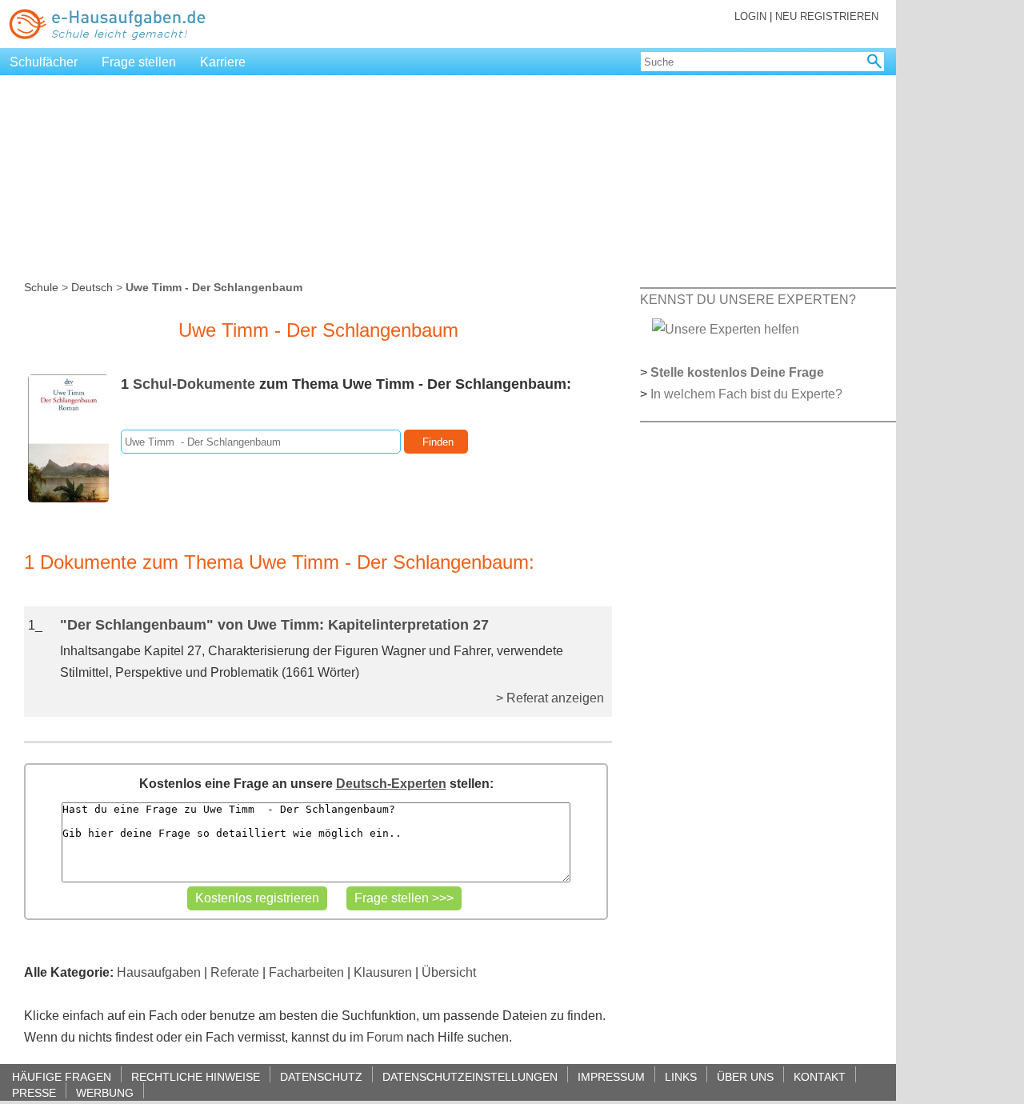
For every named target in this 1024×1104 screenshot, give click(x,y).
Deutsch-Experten (391, 783)
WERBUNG (105, 1092)
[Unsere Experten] (725, 328)
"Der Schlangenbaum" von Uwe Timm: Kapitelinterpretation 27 (274, 625)
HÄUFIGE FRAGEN (61, 1076)
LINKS (681, 1076)
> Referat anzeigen (550, 698)
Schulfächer (44, 62)
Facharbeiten (306, 972)
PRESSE (34, 1092)
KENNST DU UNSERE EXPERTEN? (748, 299)
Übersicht (449, 972)
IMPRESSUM (611, 1076)
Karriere (223, 62)
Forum (384, 1037)
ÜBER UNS (745, 1076)
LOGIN (750, 16)
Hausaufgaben (159, 972)
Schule (41, 287)
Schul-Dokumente (194, 384)
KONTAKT (820, 1076)
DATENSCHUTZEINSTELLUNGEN (470, 1076)
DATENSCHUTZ (321, 1076)
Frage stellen (139, 62)
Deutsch (92, 287)
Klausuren (383, 972)
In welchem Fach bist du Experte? (746, 394)
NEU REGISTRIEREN (826, 16)
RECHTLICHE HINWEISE (195, 1076)
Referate (234, 972)
